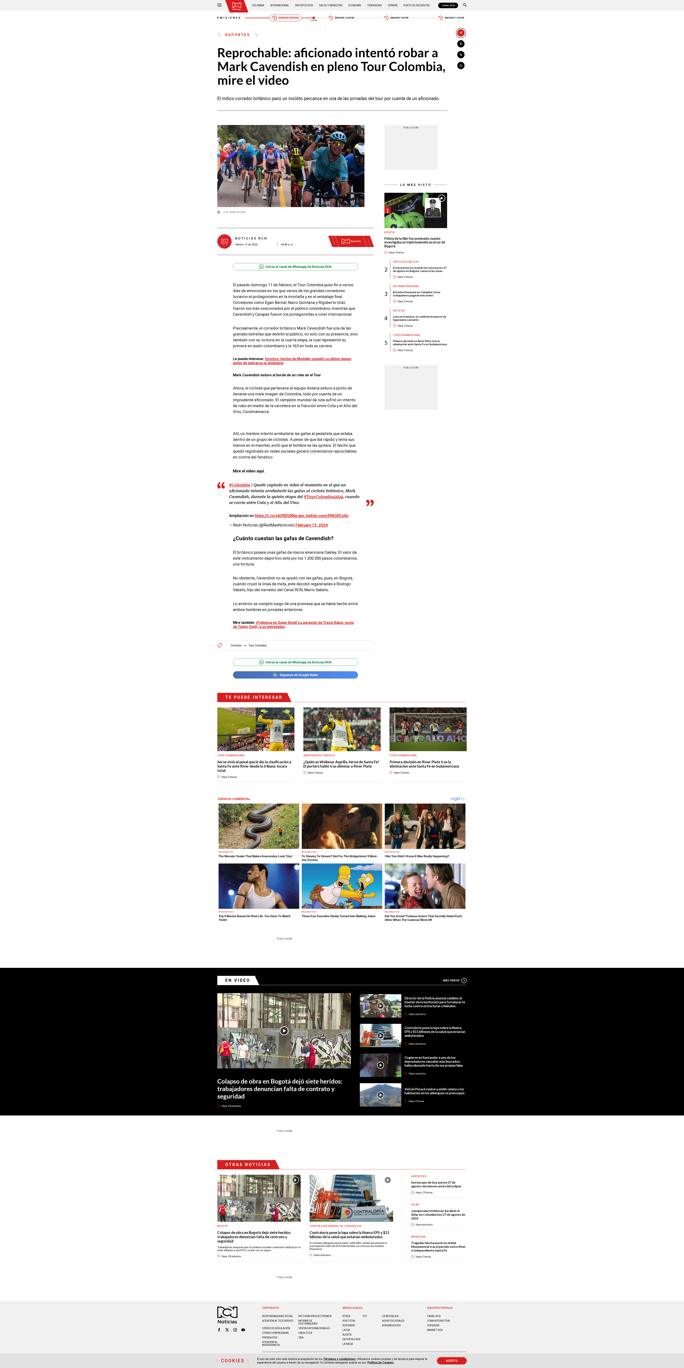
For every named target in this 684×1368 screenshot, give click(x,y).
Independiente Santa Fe (319, 755)
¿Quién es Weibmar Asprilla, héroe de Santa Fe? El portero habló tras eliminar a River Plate (341, 764)
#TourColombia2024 (323, 497)
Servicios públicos (406, 261)
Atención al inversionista (271, 1343)
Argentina (418, 1236)
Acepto (452, 1360)
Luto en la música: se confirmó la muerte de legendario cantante (419, 318)
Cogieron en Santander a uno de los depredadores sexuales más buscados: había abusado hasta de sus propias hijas (434, 1061)
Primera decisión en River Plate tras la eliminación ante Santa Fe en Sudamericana (420, 342)
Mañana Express (289, 18)
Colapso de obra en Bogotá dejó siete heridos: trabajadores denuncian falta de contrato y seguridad (279, 1088)
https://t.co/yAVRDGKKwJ (277, 515)
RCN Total (349, 1320)
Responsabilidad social (277, 1316)
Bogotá (389, 232)
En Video (237, 980)
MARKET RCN (434, 1330)
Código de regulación (276, 1328)
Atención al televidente (278, 1320)
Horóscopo (419, 1176)
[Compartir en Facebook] (461, 43)
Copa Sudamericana (406, 335)
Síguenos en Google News (298, 675)
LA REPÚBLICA (390, 1316)
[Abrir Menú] (219, 5)
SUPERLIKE (433, 1325)
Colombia (258, 5)
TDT (364, 1316)
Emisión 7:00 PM (399, 18)
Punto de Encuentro (416, 5)
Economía (354, 5)
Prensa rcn (269, 1337)
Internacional (279, 5)
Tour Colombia (257, 645)
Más (451, 980)
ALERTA (347, 1334)
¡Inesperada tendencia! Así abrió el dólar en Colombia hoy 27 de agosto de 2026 (438, 1214)
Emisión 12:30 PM (344, 18)
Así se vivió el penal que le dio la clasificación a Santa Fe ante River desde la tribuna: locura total (254, 766)
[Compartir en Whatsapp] (461, 65)
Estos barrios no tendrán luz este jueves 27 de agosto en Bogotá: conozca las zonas (420, 269)
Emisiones (229, 17)
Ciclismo (236, 645)
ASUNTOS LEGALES (393, 1320)
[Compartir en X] (461, 54)
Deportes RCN (304, 5)
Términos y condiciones (339, 1359)
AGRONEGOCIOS (391, 1325)
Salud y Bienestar (331, 5)
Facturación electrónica (315, 1316)
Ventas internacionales (314, 1328)
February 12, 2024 (312, 525)
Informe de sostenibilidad (307, 1322)
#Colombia (239, 485)
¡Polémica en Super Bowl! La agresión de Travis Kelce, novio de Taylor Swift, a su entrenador (293, 624)
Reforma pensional (406, 286)
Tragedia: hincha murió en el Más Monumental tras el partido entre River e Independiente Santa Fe (438, 1246)
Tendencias (374, 5)
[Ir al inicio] (237, 6)
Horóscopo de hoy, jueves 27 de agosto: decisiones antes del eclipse (436, 1184)
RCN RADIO (349, 1325)
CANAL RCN (448, 5)
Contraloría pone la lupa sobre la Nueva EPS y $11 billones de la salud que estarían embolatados (435, 1032)
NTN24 (346, 1316)
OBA (301, 1337)
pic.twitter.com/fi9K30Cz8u (324, 515)
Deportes (237, 35)
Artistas (399, 310)
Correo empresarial (275, 1332)
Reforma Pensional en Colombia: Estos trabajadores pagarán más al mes (416, 294)
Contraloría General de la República (335, 1226)
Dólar (415, 1204)
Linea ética (305, 1332)
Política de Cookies (380, 1362)
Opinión (392, 5)
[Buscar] (465, 5)
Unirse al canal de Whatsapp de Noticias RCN (298, 267)
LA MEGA (348, 1343)
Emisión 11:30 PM (454, 18)
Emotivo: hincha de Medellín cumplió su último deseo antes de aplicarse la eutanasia (292, 361)
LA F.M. (346, 1330)
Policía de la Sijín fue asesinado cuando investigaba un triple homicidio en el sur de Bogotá (414, 242)
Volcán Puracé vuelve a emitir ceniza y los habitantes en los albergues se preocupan (435, 1091)
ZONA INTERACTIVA (438, 1320)
